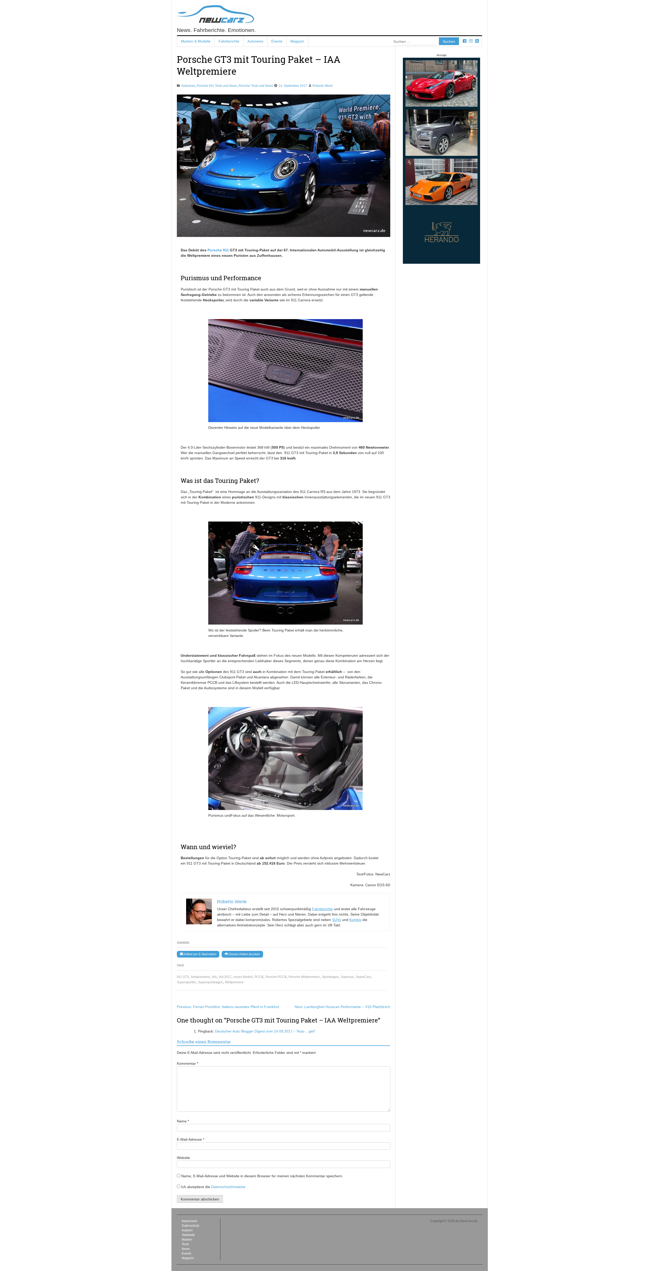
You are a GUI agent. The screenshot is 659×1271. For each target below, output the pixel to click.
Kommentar (187, 1063)
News (186, 1249)
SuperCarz (363, 977)
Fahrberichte (229, 41)
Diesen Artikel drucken (244, 954)
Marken (187, 1239)
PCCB (259, 977)
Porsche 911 (218, 250)
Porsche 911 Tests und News (217, 86)
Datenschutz (190, 1225)
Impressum (189, 1221)
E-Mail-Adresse (190, 1139)
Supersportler (186, 982)
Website (183, 1158)
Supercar (347, 977)
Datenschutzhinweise (228, 1187)
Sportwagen (330, 977)
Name (183, 1121)
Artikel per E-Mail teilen (199, 954)
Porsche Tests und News (256, 86)
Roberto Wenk (323, 86)
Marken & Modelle (196, 41)
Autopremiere (200, 977)
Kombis (355, 920)
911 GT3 (183, 977)
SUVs (336, 920)
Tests (185, 1244)
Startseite (188, 1235)
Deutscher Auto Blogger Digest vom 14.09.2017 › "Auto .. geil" (265, 1031)
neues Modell (243, 977)
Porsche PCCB (276, 977)
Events (276, 41)
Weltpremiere (234, 982)
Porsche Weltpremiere (304, 977)
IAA (214, 977)
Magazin (297, 41)
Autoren (187, 1230)
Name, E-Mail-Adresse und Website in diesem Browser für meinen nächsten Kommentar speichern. (262, 1176)
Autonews (255, 41)
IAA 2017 (225, 977)
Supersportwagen (210, 982)
